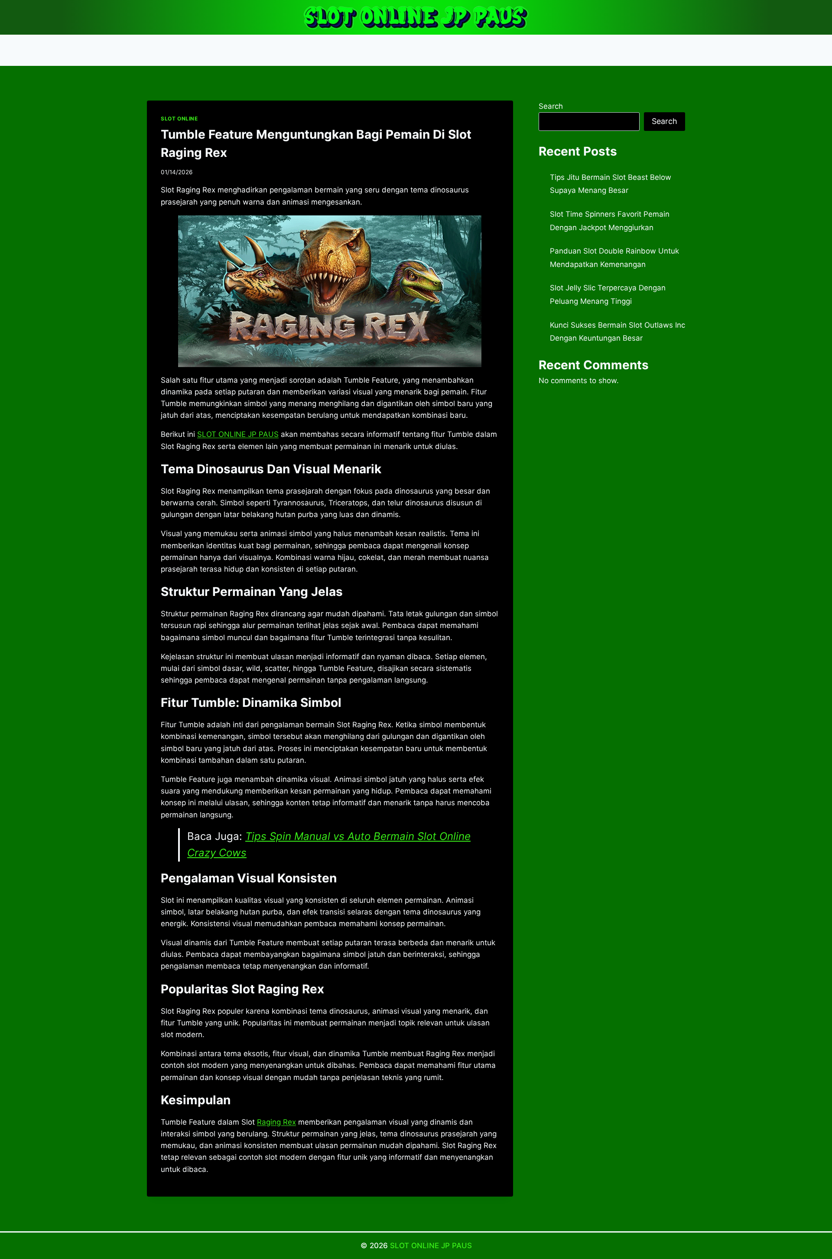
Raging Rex (276, 1122)
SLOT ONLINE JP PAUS (431, 1245)
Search (551, 106)
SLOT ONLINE (179, 118)
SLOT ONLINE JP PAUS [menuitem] (238, 434)
